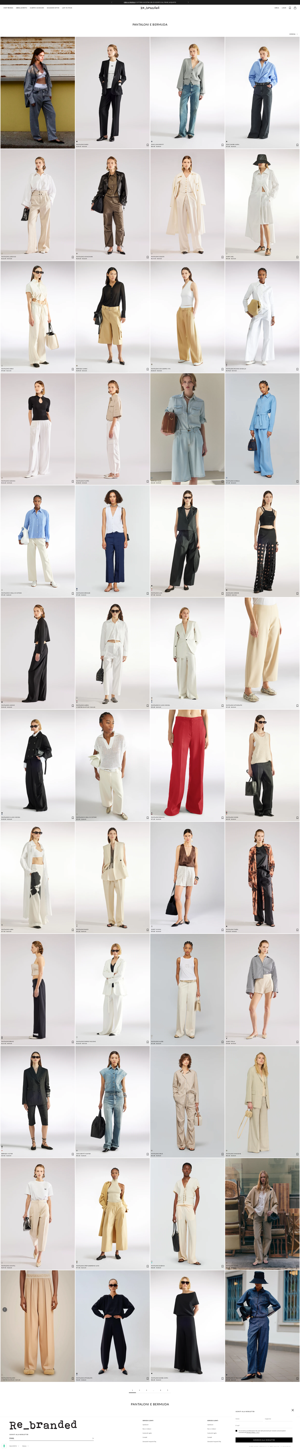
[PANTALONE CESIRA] (262, 765)
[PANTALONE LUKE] (187, 541)
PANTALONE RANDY (82, 929)
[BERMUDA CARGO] (112, 317)
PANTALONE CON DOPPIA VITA (160, 368)
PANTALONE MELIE (157, 1153)
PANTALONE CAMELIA (233, 481)
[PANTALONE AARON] (112, 653)
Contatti (145, 1437)
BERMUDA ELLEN (156, 481)
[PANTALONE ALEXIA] (262, 1214)
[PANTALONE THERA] (262, 877)
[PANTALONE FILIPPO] (112, 429)
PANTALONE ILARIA (7, 929)
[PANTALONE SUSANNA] (37, 429)
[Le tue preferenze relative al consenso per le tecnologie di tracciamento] (4, 1446)
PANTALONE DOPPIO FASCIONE (86, 1041)
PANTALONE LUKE (156, 593)
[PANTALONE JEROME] (262, 541)
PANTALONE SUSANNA (8, 481)
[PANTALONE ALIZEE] (187, 990)
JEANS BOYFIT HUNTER (83, 1153)
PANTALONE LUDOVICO (8, 256)
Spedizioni (145, 1424)
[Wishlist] (290, 8)
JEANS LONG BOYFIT (157, 144)
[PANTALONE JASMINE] (37, 653)
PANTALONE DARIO (82, 144)
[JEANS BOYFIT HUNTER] (112, 1102)
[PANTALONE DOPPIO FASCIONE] (112, 990)
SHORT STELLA (230, 1041)
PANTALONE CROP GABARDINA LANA (87, 1265)
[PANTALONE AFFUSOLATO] (262, 653)
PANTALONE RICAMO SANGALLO (236, 368)
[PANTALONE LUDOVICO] (37, 205)
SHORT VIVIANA (156, 929)
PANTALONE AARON (82, 705)
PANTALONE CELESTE (157, 256)
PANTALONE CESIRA (232, 817)
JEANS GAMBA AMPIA (232, 144)
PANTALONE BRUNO (7, 1041)
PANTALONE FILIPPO (82, 481)
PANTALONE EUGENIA (158, 1265)
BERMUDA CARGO (81, 368)
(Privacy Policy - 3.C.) (252, 1432)
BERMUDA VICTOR (7, 1153)
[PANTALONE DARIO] (112, 93)
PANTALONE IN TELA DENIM (235, 1378)
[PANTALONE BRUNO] (37, 990)
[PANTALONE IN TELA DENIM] (262, 1326)
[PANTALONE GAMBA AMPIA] (187, 1326)
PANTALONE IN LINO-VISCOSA (160, 705)
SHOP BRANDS (8, 8)
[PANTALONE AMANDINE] (262, 1102)
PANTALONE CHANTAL (8, 1265)
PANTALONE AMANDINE (233, 1153)
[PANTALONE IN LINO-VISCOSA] (187, 653)
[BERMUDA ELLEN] (187, 429)
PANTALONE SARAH (7, 368)
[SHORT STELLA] (262, 990)
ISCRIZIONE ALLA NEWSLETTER (264, 1440)
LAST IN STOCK (67, 8)
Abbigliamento (21, 8)
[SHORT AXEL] (262, 205)
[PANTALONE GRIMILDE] (112, 541)
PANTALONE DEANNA (158, 817)
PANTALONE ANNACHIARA (84, 256)
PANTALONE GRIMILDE (83, 593)
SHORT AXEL (230, 256)
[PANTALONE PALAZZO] (37, 1326)
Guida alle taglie (147, 1433)
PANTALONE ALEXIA (232, 1265)
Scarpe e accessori (37, 8)
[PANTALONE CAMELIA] (262, 429)
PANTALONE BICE (6, 144)
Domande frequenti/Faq (149, 1441)
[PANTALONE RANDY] (112, 877)
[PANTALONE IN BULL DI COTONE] (37, 541)
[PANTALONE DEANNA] (187, 765)
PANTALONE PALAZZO (8, 1378)
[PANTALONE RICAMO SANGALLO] (262, 317)
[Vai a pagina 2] (167, 1390)
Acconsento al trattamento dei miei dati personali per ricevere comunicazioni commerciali (262, 1431)
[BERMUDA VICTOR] (37, 1102)
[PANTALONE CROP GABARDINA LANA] (112, 1214)
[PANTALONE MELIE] (187, 1102)
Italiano (24, 1446)
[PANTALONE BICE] (37, 93)
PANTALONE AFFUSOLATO (234, 705)
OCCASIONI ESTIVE (53, 8)
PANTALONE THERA (232, 929)
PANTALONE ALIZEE (157, 1041)
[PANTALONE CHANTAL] (37, 1214)
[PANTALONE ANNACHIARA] (112, 205)
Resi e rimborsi (147, 1429)
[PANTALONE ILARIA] (37, 877)
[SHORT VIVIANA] (187, 877)
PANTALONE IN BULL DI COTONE (11, 593)
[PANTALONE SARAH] (37, 317)
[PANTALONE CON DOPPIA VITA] (187, 317)
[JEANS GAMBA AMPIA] (262, 93)
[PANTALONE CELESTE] (187, 205)
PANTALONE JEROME (232, 593)
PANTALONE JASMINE (8, 705)
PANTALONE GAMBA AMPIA (159, 1378)
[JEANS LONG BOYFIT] (187, 93)
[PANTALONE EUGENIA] (187, 1214)
